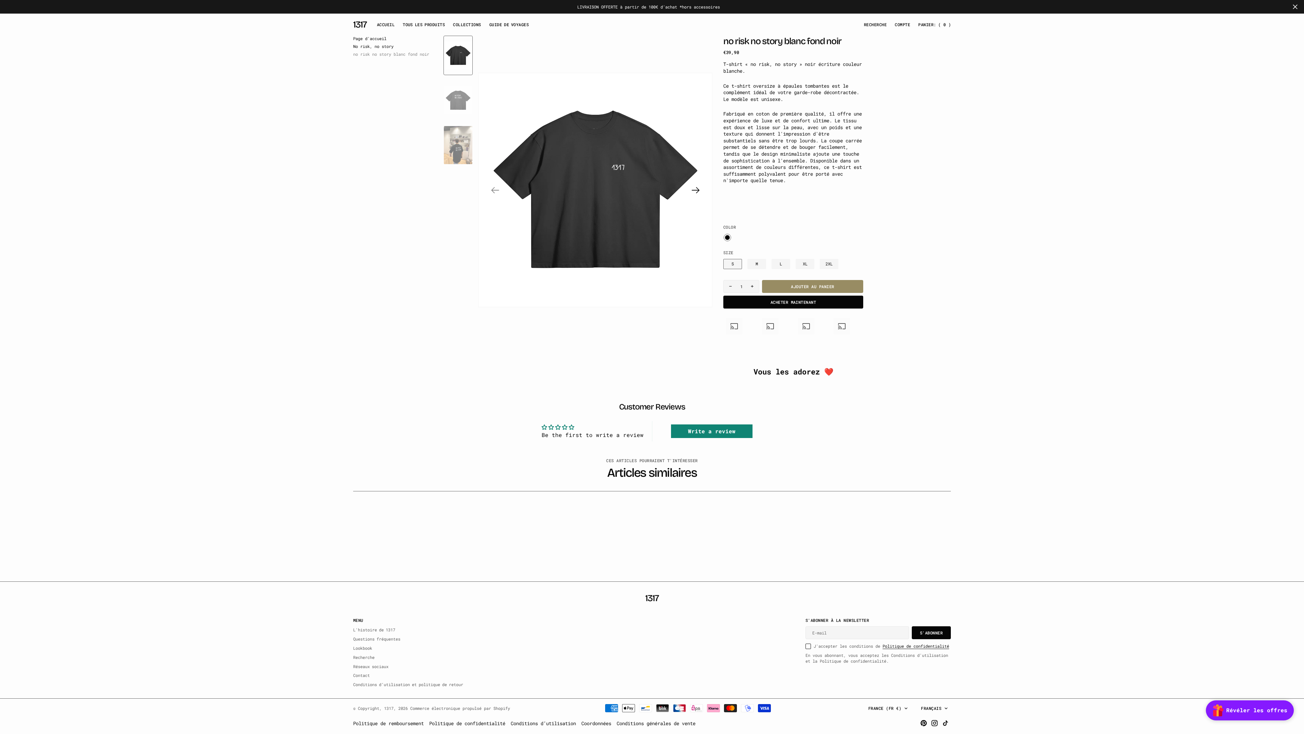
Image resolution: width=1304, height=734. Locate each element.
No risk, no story (373, 46)
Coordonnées (596, 723)
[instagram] (934, 723)
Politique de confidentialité (916, 646)
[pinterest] (923, 723)
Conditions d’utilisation (543, 723)
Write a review (712, 431)
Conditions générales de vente (656, 723)
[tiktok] (945, 723)
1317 (389, 708)
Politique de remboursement (388, 723)
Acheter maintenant (793, 302)
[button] (902, 25)
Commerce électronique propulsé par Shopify (460, 708)
